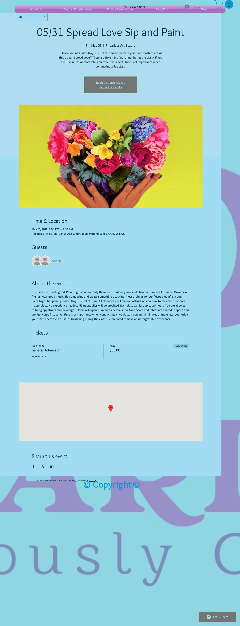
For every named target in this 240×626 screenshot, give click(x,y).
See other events (110, 87)
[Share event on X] (42, 466)
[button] (225, 4)
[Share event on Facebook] (33, 466)
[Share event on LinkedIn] (52, 466)
